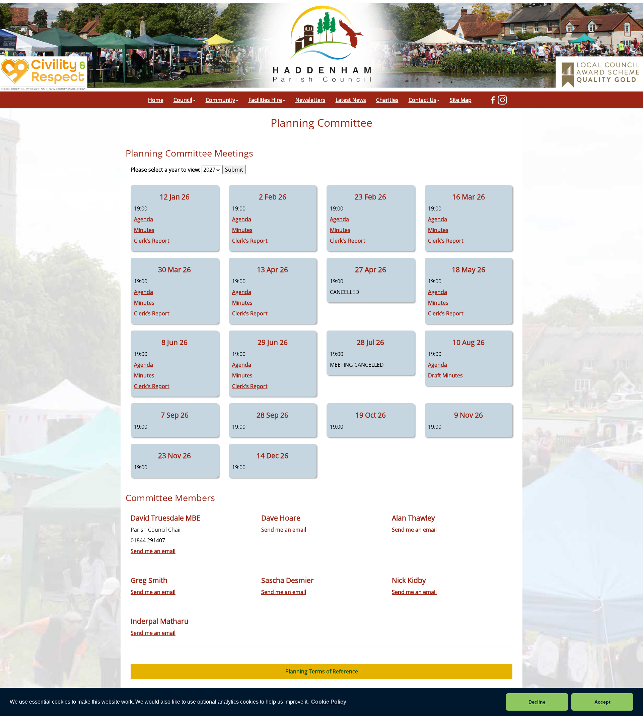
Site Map (461, 100)
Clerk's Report (151, 240)
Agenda (143, 219)
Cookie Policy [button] (328, 702)
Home (155, 100)
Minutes (144, 230)
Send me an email (153, 551)
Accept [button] (602, 702)
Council (182, 100)
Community (220, 100)
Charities (387, 100)
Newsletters (310, 100)
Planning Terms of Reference (321, 671)
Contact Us (422, 100)
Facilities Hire (265, 100)
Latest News (351, 100)
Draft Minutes (445, 375)
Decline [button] (537, 702)
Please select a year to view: (165, 169)
